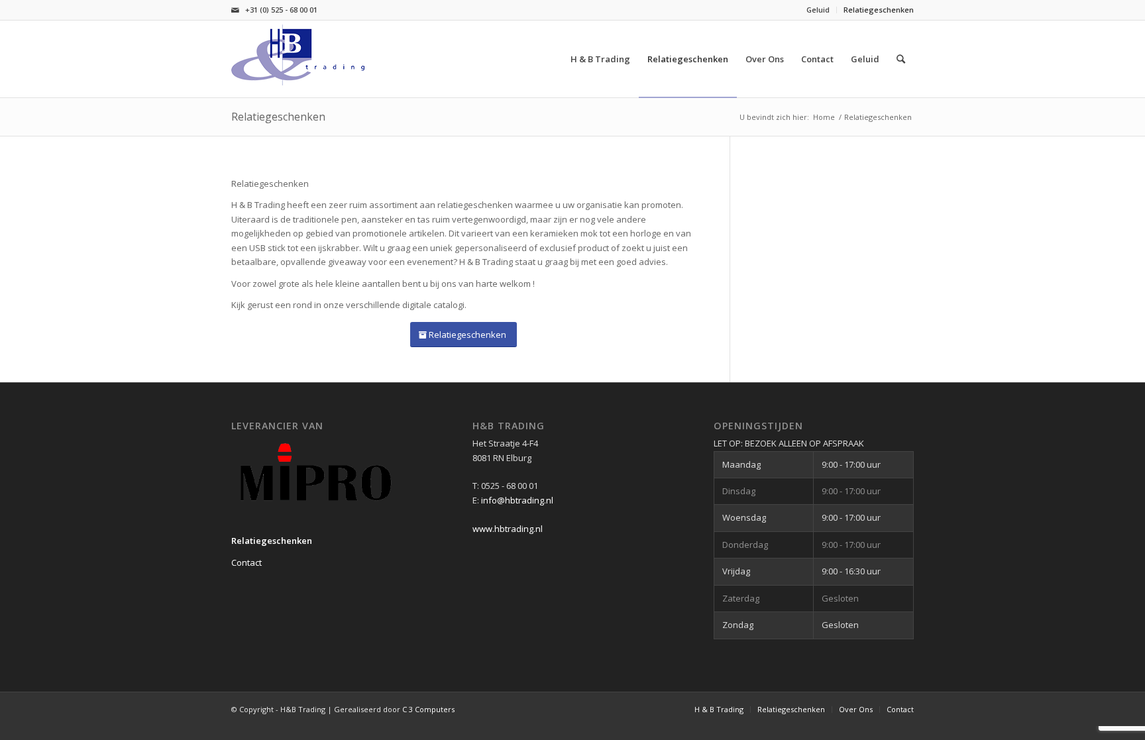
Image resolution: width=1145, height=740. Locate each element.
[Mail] (235, 10)
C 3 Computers (428, 709)
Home (824, 117)
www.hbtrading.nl (507, 529)
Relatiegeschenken (879, 10)
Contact (246, 562)
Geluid (818, 10)
